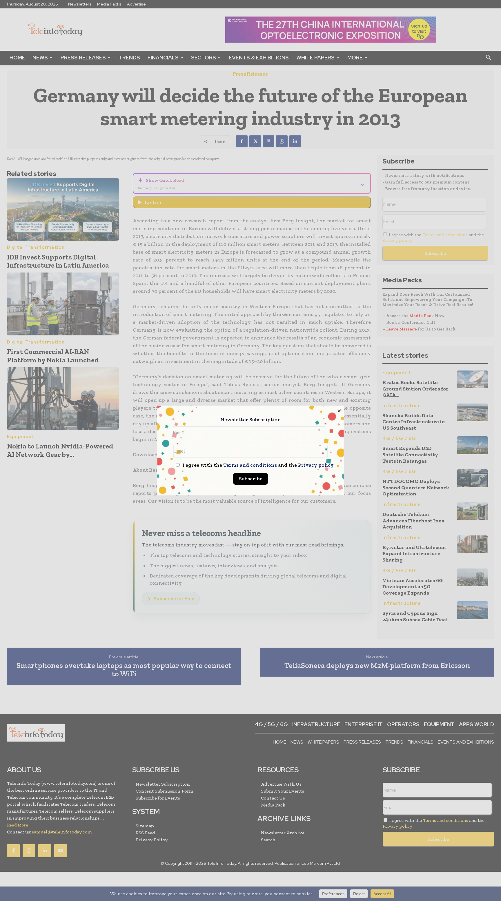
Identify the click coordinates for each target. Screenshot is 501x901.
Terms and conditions (250, 465)
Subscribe (250, 479)
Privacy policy (316, 465)
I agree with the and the (257, 465)
